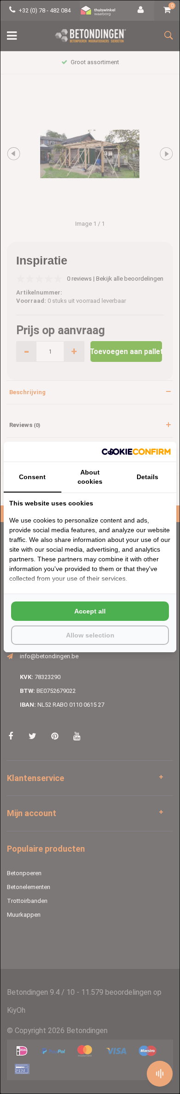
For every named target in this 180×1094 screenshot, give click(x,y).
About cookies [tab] (90, 477)
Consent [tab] (32, 477)
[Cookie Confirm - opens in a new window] (136, 451)
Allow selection (90, 635)
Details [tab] (147, 477)
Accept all (90, 611)
